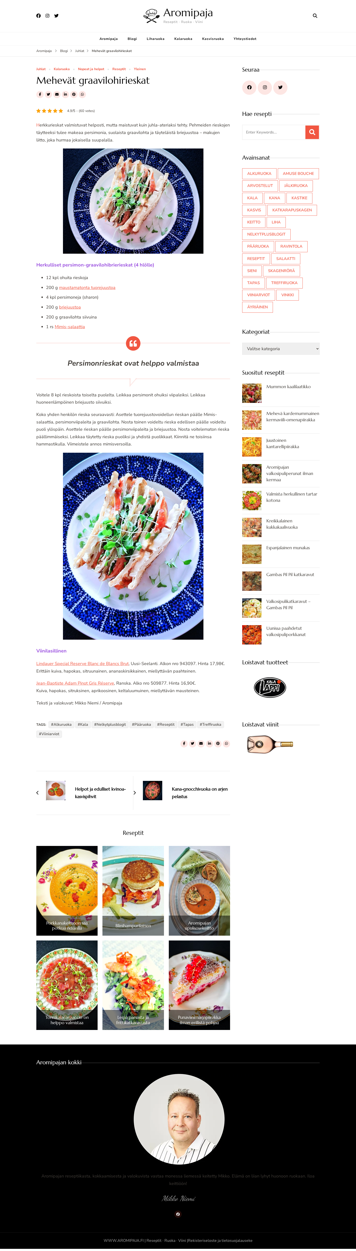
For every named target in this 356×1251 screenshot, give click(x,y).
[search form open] (315, 16)
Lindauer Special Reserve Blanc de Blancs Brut (82, 663)
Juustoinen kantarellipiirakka (282, 443)
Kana (274, 198)
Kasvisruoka (213, 39)
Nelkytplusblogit (111, 724)
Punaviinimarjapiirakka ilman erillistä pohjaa (199, 1020)
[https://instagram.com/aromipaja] (265, 88)
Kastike (299, 198)
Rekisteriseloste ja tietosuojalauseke (220, 1240)
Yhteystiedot (245, 39)
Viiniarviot (50, 734)
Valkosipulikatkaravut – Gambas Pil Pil (288, 604)
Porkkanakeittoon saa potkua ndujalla (67, 925)
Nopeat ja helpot (91, 69)
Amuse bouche (298, 173)
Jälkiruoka (296, 185)
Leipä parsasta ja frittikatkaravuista (133, 1020)
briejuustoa (70, 307)
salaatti (285, 258)
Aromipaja (188, 12)
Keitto (253, 222)
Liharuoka (156, 39)
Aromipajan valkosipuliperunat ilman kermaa (289, 473)
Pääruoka (142, 724)
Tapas (188, 724)
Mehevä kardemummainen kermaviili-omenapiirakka (292, 416)
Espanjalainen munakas (288, 547)
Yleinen (140, 69)
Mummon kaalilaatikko (288, 386)
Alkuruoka (63, 724)
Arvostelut (260, 185)
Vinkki (287, 295)
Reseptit (119, 69)
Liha (276, 222)
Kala (84, 724)
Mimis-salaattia (70, 327)
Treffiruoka (211, 724)
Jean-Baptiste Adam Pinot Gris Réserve (75, 683)
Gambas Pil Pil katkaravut (290, 574)
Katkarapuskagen (292, 210)
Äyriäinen (257, 307)
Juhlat (41, 69)
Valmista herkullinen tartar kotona (291, 497)
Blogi (132, 39)
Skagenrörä (281, 271)
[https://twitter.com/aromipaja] (280, 88)
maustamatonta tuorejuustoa (87, 287)
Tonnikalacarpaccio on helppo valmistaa (67, 1020)
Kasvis (254, 210)
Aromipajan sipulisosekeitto (199, 925)
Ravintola (291, 246)
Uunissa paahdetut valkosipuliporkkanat (286, 631)
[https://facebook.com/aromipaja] (249, 88)
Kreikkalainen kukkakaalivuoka (282, 524)
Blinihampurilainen (133, 925)
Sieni (252, 271)
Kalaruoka (183, 39)
